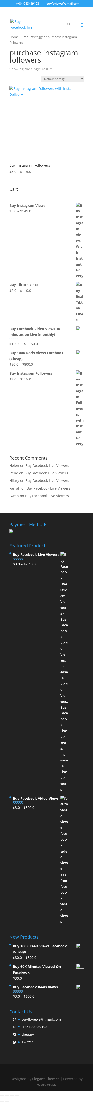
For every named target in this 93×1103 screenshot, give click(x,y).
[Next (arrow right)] (7, 1101)
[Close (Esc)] (2, 1095)
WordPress (46, 1084)
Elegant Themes (45, 1078)
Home (14, 37)
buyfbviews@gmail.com (41, 1019)
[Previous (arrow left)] (2, 1101)
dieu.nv (28, 1034)
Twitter (27, 1042)
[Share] (7, 1095)
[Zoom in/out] (17, 1095)
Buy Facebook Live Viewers (47, 465)
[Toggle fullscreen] (12, 1095)
